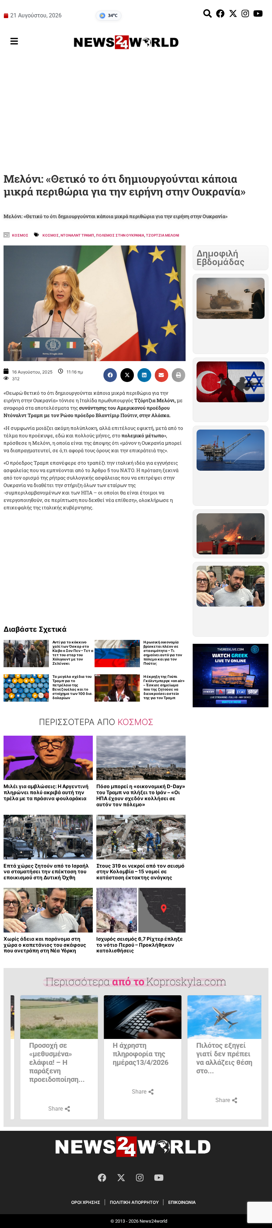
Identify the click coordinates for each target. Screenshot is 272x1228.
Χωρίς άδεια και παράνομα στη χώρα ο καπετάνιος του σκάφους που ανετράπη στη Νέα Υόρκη (45, 945)
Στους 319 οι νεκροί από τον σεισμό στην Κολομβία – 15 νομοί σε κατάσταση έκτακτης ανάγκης (140, 872)
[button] (110, 375)
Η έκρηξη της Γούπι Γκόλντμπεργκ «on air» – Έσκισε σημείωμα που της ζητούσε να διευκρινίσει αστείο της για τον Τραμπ (164, 687)
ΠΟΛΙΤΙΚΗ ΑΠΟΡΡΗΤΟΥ (134, 1202)
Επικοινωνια (182, 1202)
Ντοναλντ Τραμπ (77, 235)
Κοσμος (20, 235)
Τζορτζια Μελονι (162, 235)
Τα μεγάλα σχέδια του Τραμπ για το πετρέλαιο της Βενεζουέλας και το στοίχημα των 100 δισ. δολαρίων (72, 687)
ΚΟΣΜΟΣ (50, 235)
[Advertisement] (136, 112)
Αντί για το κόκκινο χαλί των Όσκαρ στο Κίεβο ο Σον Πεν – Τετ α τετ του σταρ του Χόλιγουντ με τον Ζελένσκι (73, 652)
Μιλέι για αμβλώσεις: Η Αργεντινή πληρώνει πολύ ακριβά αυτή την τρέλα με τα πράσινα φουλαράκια (46, 792)
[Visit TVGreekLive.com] (230, 675)
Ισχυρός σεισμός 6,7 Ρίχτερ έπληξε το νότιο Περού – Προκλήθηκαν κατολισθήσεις (139, 945)
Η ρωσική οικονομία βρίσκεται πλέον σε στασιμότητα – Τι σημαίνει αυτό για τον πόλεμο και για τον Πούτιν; (162, 652)
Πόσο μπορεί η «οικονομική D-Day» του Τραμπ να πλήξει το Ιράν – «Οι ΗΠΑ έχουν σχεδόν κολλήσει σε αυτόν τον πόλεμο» (140, 795)
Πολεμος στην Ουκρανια (120, 235)
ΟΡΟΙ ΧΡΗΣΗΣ (85, 1202)
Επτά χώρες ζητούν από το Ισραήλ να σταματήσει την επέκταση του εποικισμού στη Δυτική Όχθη (46, 872)
